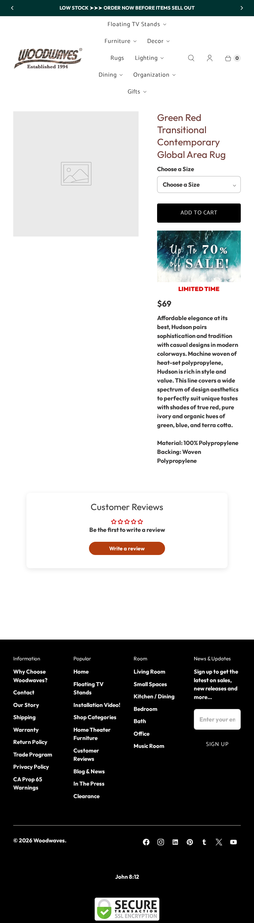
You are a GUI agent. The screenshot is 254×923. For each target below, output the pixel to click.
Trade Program (32, 754)
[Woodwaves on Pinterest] (190, 842)
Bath (140, 721)
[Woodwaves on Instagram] (160, 842)
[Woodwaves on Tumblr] (204, 842)
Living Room (149, 671)
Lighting (146, 58)
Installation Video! (96, 704)
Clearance (86, 796)
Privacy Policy (31, 766)
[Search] (191, 58)
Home (81, 671)
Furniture (118, 41)
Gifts (134, 92)
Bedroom (145, 708)
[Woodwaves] (48, 58)
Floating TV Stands (133, 24)
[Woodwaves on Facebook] (146, 842)
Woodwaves (49, 840)
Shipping (24, 717)
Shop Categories (94, 717)
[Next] (241, 8)
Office (141, 733)
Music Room (149, 745)
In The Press (89, 783)
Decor (155, 41)
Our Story (26, 704)
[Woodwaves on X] (219, 842)
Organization (151, 75)
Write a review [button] (127, 548)
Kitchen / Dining (154, 696)
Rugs (117, 58)
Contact (23, 692)
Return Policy (30, 741)
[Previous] (12, 8)
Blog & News (89, 771)
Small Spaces (150, 684)
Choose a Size (175, 169)
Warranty (26, 729)
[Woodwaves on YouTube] (233, 842)
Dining (108, 75)
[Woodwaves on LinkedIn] (175, 842)
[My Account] (209, 58)
